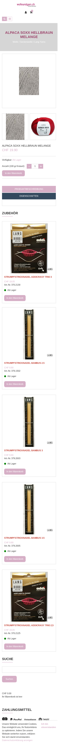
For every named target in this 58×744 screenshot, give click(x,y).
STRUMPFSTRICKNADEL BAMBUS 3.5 (24, 538)
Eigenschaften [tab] (29, 196)
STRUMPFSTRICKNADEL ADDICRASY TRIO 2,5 (29, 625)
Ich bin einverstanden (48, 725)
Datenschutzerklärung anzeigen (17, 740)
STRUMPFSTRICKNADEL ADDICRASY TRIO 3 (28, 277)
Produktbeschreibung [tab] (29, 189)
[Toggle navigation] (9, 19)
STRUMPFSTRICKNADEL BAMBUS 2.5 (24, 363)
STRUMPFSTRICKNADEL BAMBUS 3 (23, 450)
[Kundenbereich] (26, 12)
